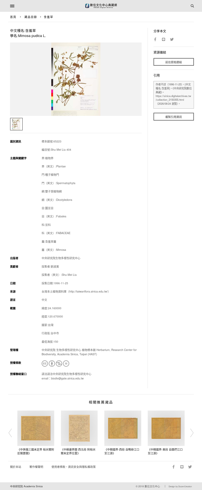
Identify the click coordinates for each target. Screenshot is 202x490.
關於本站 (15, 467)
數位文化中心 (152, 486)
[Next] (189, 433)
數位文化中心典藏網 (101, 6)
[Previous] (13, 433)
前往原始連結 (173, 62)
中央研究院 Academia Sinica (26, 486)
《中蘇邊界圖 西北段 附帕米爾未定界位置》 (78, 451)
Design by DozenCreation (180, 486)
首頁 (13, 17)
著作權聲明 (36, 467)
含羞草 (48, 17)
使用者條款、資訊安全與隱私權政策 (73, 467)
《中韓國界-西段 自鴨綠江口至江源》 (121, 451)
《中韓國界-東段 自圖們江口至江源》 (165, 451)
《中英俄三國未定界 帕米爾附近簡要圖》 (35, 451)
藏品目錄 (30, 17)
